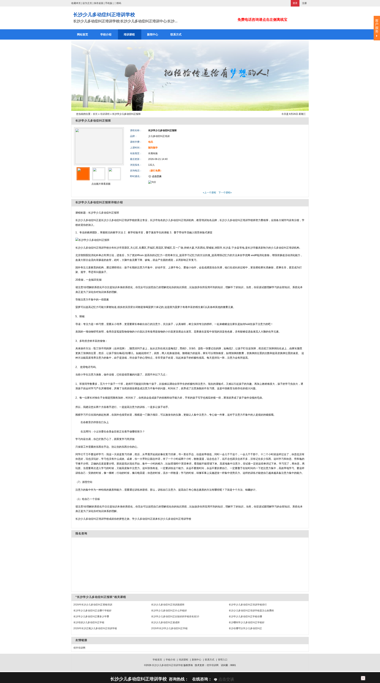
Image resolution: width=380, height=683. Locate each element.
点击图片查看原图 (100, 183)
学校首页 (157, 659)
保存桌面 (98, 3)
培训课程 (105, 114)
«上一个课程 (209, 192)
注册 (304, 3)
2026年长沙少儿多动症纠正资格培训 (92, 604)
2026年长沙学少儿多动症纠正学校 (169, 628)
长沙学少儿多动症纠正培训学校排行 (248, 604)
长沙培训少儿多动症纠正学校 (88, 622)
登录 (295, 3)
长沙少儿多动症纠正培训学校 (167, 665)
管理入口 (222, 659)
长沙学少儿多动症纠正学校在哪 (245, 616)
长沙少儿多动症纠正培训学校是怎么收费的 (251, 610)
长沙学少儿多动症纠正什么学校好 (169, 610)
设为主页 (87, 3)
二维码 (117, 3)
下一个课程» (225, 192)
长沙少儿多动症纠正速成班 (165, 622)
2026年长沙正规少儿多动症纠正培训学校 (95, 628)
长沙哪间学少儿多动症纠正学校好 (246, 622)
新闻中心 (196, 659)
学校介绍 (170, 659)
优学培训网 (79, 647)
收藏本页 (76, 3)
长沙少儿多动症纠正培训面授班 (167, 604)
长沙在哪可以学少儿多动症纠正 (245, 628)
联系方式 (209, 659)
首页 (95, 114)
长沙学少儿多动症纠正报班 (93, 120)
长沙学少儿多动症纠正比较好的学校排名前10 (175, 616)
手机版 (108, 3)
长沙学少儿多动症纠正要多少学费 (91, 616)
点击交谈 (156, 176)
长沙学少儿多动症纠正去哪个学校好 (92, 610)
